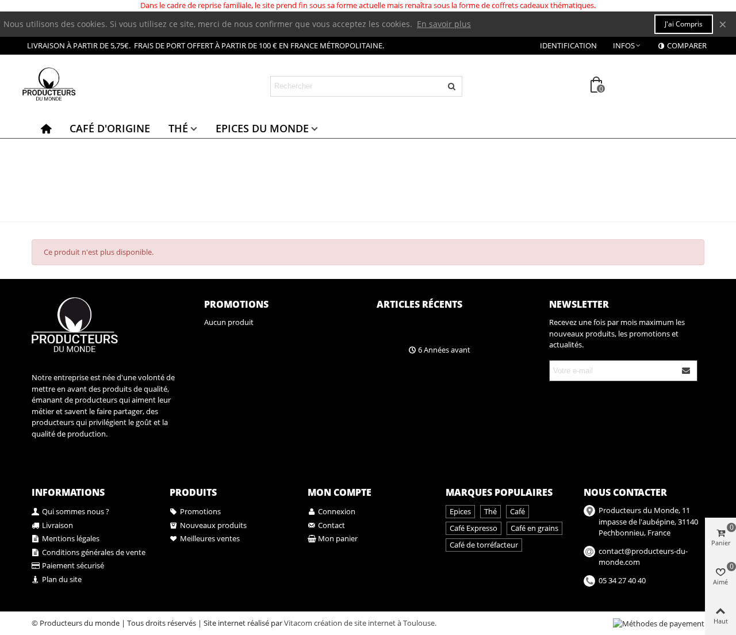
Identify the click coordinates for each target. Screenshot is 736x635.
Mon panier (338, 538)
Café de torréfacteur (484, 545)
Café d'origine (110, 128)
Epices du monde (262, 128)
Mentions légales (70, 538)
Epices (460, 511)
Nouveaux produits (213, 525)
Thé (178, 128)
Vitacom (298, 623)
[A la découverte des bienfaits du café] (389, 322)
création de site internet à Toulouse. (375, 623)
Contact (331, 525)
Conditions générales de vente (93, 552)
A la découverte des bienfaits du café (464, 329)
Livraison (57, 525)
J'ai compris (684, 24)
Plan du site (62, 579)
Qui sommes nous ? (75, 511)
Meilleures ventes (210, 538)
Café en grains (534, 528)
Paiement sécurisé (73, 565)
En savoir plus (444, 23)
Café (517, 511)
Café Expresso (473, 528)
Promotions (236, 304)
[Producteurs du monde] (83, 86)
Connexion (336, 511)
